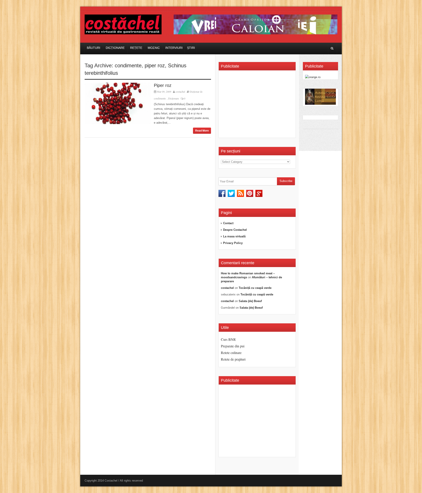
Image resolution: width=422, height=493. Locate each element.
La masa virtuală (234, 236)
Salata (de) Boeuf (250, 301)
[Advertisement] (258, 105)
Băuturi (93, 47)
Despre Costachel (235, 229)
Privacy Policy (233, 243)
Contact (228, 223)
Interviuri (174, 47)
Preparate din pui (232, 346)
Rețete (136, 47)
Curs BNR (228, 339)
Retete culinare (231, 352)
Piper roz (162, 85)
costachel (180, 91)
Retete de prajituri (233, 359)
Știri (191, 47)
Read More (202, 130)
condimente (128, 65)
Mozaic (154, 47)
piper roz (155, 65)
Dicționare (115, 47)
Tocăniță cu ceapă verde (255, 288)
